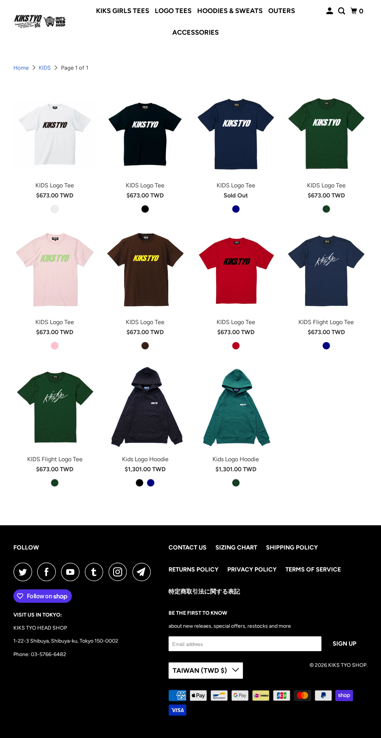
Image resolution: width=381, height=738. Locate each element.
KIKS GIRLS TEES (122, 11)
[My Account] (330, 11)
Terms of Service (313, 569)
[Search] (342, 11)
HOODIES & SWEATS (230, 11)
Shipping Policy (292, 547)
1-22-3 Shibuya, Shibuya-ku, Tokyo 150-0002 (65, 641)
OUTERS (281, 11)
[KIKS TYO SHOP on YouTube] (72, 572)
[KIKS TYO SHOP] (39, 21)
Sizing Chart (236, 547)
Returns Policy (193, 569)
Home (21, 67)
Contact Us (187, 547)
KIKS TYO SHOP (347, 665)
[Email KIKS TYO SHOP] (143, 572)
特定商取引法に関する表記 (204, 591)
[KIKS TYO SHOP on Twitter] (24, 572)
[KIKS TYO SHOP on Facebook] (48, 572)
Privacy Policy (251, 569)
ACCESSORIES (195, 32)
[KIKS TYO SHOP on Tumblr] (96, 572)
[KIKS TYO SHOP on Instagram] (120, 572)
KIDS (45, 67)
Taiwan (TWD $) (200, 670)
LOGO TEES (173, 11)
